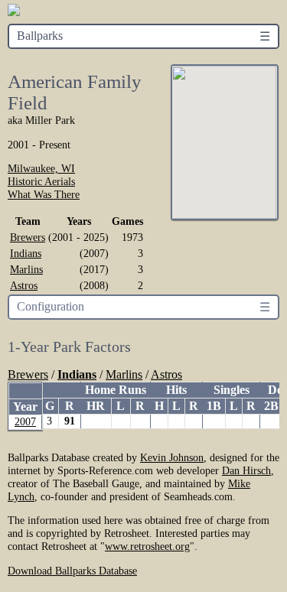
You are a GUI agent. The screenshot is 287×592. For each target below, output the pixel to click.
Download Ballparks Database (72, 570)
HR (95, 405)
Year (25, 406)
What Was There (44, 194)
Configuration (50, 306)
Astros (24, 285)
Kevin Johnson (172, 457)
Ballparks (40, 35)
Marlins (26, 269)
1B (214, 405)
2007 (25, 422)
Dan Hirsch (246, 470)
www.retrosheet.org (147, 546)
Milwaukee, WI (41, 168)
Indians (25, 253)
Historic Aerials (41, 181)
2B (271, 405)
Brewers (27, 237)
